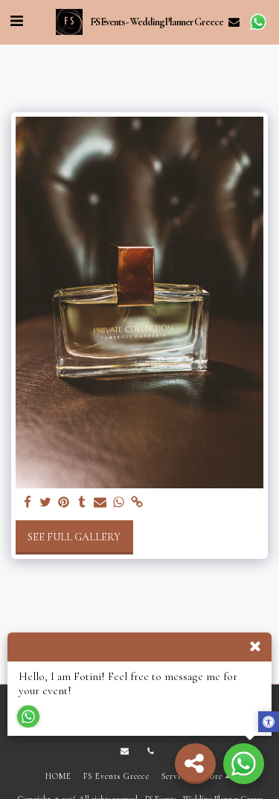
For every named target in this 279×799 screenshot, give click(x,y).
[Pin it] (64, 503)
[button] (16, 21)
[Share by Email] (100, 503)
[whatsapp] (119, 503)
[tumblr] (82, 503)
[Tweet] (46, 503)
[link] (137, 503)
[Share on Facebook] (27, 503)
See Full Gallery (74, 537)
